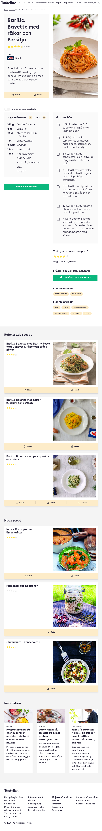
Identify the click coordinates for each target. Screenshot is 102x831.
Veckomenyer (90, 3)
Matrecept (9, 801)
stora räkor (76, 294)
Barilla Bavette (61, 294)
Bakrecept (9, 804)
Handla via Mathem (26, 187)
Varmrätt (76, 313)
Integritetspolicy (36, 810)
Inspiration (68, 3)
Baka (30, 3)
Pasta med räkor (79, 307)
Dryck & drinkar (12, 807)
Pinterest (56, 804)
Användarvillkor (36, 807)
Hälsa (78, 3)
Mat (56, 307)
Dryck (58, 3)
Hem (6, 10)
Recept (22, 3)
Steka (87, 313)
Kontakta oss (83, 801)
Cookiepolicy (34, 804)
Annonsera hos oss (85, 804)
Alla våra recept (12, 810)
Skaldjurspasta (61, 313)
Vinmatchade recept (44, 3)
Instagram (57, 807)
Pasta (66, 307)
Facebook (57, 810)
